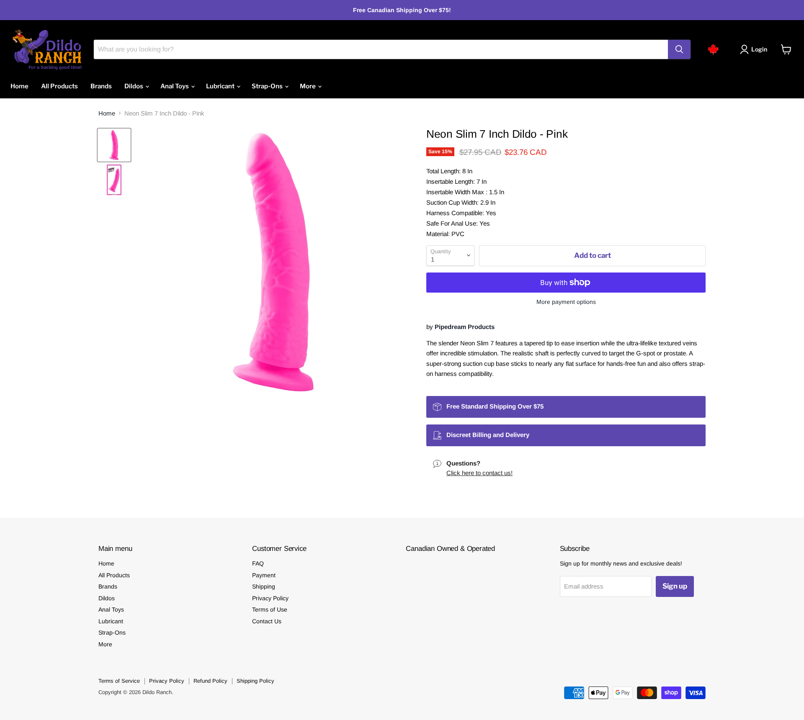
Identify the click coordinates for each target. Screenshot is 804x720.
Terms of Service (119, 681)
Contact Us (266, 621)
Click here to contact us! (479, 472)
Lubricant (221, 86)
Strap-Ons (268, 86)
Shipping (263, 586)
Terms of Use (269, 609)
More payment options (566, 301)
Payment (264, 575)
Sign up (674, 586)
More (308, 86)
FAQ (258, 563)
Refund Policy (210, 681)
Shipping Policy (255, 681)
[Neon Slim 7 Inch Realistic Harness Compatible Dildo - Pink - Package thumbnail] (114, 179)
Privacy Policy (270, 598)
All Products (59, 86)
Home (19, 86)
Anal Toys (175, 86)
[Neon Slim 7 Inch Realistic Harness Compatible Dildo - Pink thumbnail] (114, 145)
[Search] (679, 49)
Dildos (134, 86)
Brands (101, 86)
